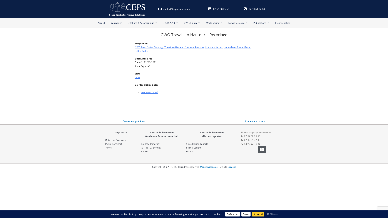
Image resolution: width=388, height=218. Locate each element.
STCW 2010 (169, 22)
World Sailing (212, 22)
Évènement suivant (256, 121)
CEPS (137, 77)
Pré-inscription (282, 22)
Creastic (232, 166)
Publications (259, 22)
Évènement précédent (133, 121)
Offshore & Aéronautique (141, 22)
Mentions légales (208, 166)
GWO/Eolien (190, 22)
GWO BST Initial (149, 92)
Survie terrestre (236, 22)
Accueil (101, 22)
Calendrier (116, 22)
